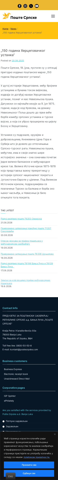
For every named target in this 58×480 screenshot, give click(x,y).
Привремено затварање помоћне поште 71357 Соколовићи (26, 230)
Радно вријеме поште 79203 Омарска (21, 218)
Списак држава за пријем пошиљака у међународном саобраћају (22, 242)
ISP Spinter (10, 396)
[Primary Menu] (53, 16)
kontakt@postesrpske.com (24, 349)
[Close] (55, 434)
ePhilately (9, 400)
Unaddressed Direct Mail (17, 378)
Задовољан (12, 426)
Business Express (13, 369)
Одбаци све (29, 473)
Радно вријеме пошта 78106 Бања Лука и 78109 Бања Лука (27, 265)
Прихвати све (29, 465)
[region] (29, 456)
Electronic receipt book (16, 374)
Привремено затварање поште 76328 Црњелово (27, 254)
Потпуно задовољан (17, 421)
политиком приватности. (37, 457)
